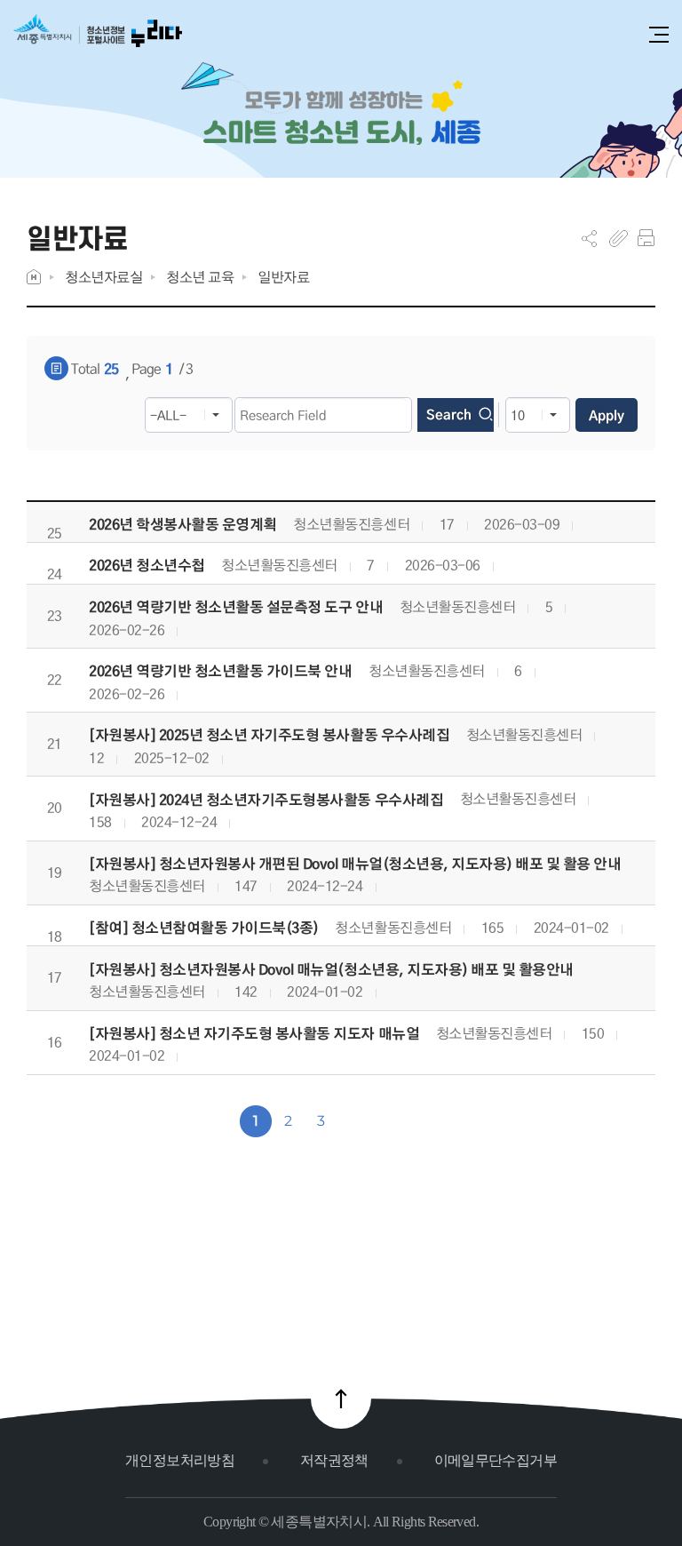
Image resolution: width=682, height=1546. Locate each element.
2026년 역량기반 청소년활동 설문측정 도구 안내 (236, 607)
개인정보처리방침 (179, 1460)
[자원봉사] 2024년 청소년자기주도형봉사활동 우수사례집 (266, 800)
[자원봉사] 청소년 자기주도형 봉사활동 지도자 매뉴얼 (254, 1033)
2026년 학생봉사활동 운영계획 (183, 524)
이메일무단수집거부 (495, 1460)
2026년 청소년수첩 (147, 565)
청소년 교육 (200, 277)
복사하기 (618, 238)
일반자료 (283, 277)
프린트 (646, 238)
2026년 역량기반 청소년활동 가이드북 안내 (220, 671)
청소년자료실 (103, 277)
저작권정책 (334, 1460)
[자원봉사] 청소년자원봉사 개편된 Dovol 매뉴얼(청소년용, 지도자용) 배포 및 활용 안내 (355, 864)
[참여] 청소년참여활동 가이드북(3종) (204, 928)
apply (606, 415)
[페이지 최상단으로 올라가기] (341, 1398)
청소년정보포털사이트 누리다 (97, 36)
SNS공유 (589, 238)
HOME (34, 276)
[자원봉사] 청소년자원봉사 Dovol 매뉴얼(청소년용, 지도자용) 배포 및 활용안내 (331, 969)
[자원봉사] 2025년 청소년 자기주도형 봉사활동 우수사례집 (269, 735)
